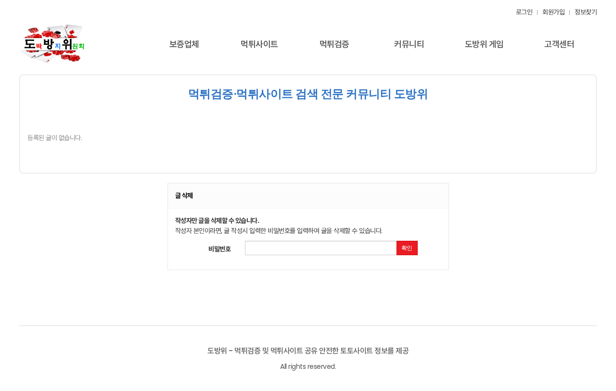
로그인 (524, 12)
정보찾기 (586, 12)
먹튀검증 (334, 44)
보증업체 (184, 44)
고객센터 (559, 44)
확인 (406, 248)
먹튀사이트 (259, 44)
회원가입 (553, 12)
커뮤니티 (409, 44)
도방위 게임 (484, 44)
